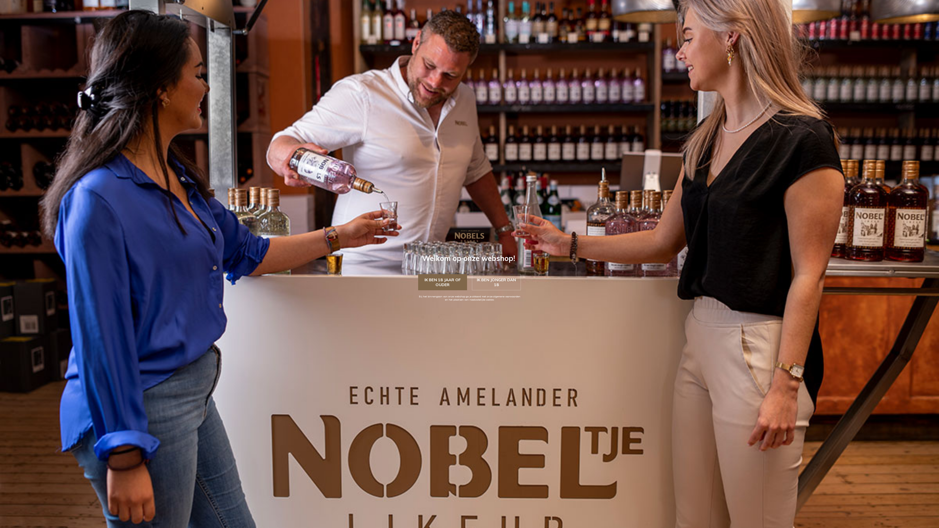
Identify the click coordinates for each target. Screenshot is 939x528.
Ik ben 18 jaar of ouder (443, 282)
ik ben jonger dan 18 (496, 282)
